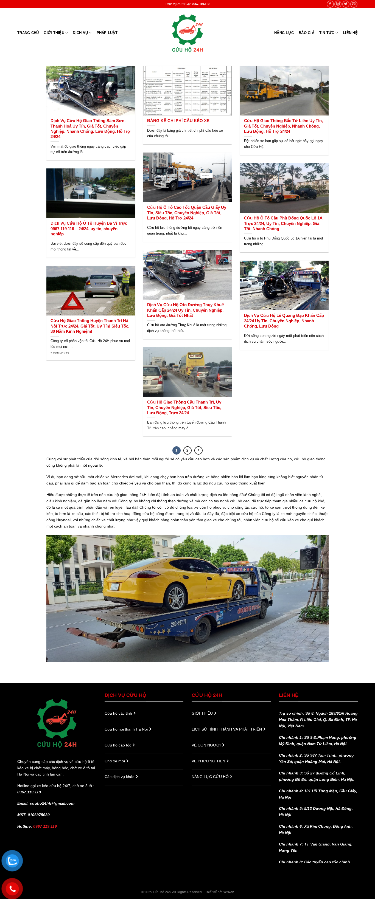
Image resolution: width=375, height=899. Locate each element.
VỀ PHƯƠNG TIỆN (209, 761)
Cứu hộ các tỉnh (119, 713)
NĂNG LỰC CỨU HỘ (211, 776)
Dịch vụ (80, 33)
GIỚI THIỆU (54, 33)
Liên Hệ (350, 33)
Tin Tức (326, 33)
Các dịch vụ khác (120, 776)
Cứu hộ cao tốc (118, 745)
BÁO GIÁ (306, 33)
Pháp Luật (107, 33)
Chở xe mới (115, 761)
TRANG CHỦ (28, 33)
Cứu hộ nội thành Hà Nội (127, 729)
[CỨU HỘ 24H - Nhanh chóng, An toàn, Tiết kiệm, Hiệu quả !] (187, 33)
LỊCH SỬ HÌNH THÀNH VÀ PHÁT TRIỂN (227, 729)
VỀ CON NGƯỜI (207, 745)
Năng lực (284, 33)
